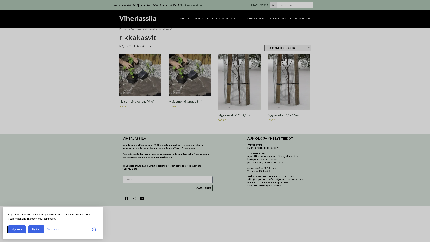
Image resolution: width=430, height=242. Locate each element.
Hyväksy (17, 229)
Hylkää (36, 229)
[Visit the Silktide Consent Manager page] (94, 229)
